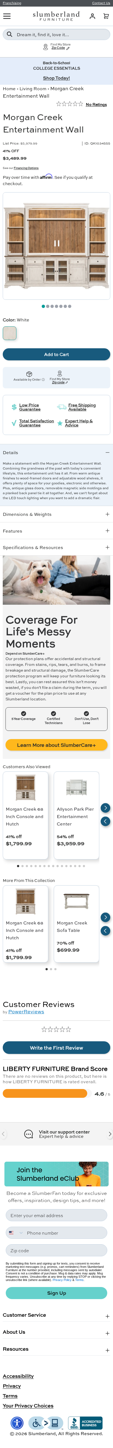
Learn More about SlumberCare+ (56, 744)
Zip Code (58, 48)
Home (9, 88)
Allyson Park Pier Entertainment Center (75, 816)
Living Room (32, 88)
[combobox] (56, 34)
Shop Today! (56, 78)
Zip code (58, 382)
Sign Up (56, 1292)
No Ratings (96, 104)
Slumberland (42, 1433)
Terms (79, 1280)
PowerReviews (26, 1011)
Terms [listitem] (10, 1395)
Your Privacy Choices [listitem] (28, 1405)
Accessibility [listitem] (18, 1375)
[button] (106, 16)
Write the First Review (56, 1047)
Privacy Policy (62, 1280)
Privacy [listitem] (12, 1385)
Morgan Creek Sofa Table (72, 926)
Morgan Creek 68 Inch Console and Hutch (24, 816)
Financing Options (26, 168)
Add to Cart (56, 354)
